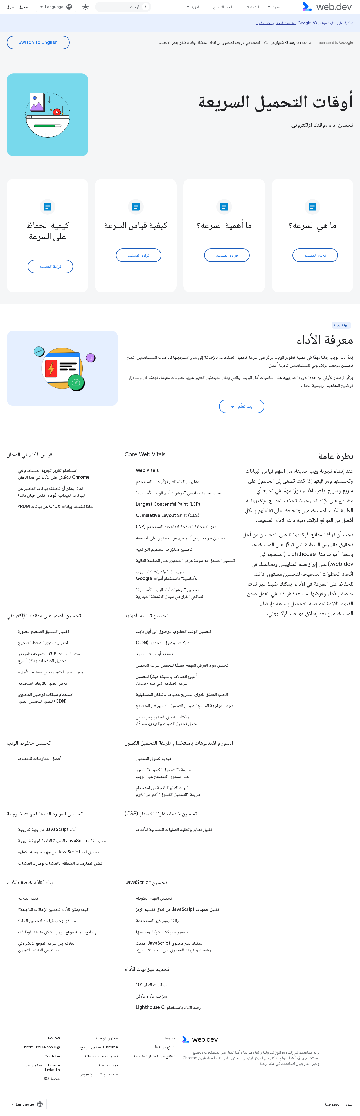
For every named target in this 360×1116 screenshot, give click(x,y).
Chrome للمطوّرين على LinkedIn (42, 1067)
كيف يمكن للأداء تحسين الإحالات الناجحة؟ (53, 909)
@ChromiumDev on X (40, 1047)
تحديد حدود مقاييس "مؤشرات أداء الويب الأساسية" (179, 493)
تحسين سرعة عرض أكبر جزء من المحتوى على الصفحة (180, 538)
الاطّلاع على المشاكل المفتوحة (155, 1056)
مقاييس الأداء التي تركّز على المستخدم (167, 482)
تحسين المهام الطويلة (154, 898)
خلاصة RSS (51, 1078)
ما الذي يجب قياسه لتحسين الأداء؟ (47, 921)
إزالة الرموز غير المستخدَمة (157, 921)
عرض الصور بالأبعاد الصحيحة (43, 683)
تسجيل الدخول (18, 6)
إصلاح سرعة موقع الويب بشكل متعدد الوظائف (57, 932)
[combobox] (123, 7)
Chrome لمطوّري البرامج (99, 1047)
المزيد (195, 6)
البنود (349, 1104)
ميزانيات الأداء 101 (151, 985)
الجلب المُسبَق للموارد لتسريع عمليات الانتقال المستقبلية (182, 694)
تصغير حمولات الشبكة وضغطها (162, 932)
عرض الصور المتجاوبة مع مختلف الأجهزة (52, 672)
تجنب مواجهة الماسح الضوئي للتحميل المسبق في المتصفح (184, 706)
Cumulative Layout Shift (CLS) (167, 515)
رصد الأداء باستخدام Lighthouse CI (168, 1007)
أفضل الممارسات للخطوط (39, 758)
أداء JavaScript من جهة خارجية (46, 829)
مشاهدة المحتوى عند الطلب (276, 22)
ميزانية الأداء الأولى (151, 996)
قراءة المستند (315, 255)
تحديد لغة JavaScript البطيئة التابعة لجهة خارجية (63, 841)
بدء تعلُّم (241, 406)
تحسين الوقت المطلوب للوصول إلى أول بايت (173, 631)
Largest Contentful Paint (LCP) (168, 504)
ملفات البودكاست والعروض (98, 1074)
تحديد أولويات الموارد (154, 654)
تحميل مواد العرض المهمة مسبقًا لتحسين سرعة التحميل (182, 665)
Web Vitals (147, 470)
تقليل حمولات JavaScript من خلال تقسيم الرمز (177, 909)
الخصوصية (332, 1104)
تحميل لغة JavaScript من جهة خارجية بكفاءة (58, 852)
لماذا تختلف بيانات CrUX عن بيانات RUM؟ (55, 506)
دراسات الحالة (108, 1065)
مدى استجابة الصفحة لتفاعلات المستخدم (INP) (176, 527)
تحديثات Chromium (101, 1056)
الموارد (277, 6)
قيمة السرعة (28, 898)
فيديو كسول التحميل (153, 758)
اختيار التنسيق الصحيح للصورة (43, 631)
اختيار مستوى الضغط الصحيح (43, 643)
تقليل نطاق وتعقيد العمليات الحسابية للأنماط (174, 829)
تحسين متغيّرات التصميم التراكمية (164, 549)
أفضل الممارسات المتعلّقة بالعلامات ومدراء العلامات (61, 863)
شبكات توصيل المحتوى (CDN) (163, 643)
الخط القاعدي (222, 6)
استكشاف (252, 6)
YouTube (52, 1056)
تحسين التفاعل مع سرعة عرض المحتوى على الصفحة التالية (185, 560)
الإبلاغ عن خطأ (165, 1047)
